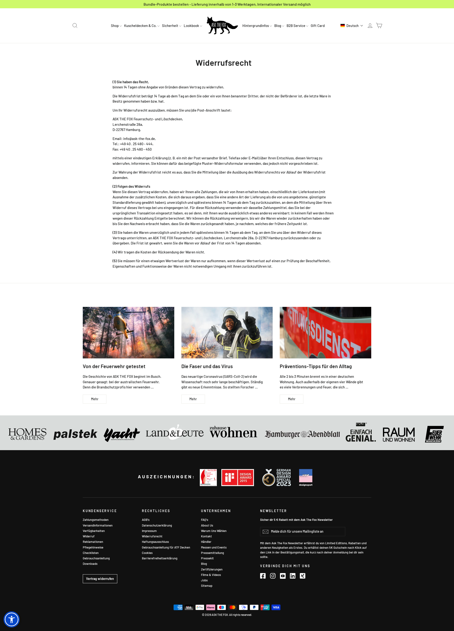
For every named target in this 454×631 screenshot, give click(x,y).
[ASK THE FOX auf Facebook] (263, 576)
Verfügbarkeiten (94, 531)
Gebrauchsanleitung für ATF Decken (166, 547)
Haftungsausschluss (155, 542)
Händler (206, 542)
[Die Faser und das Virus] (227, 332)
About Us (207, 525)
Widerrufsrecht (152, 536)
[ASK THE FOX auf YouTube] (283, 576)
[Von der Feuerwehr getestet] (128, 332)
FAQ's (204, 520)
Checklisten (91, 553)
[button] (352, 26)
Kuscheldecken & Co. (140, 25)
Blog (278, 25)
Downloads (90, 564)
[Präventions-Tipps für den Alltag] (325, 332)
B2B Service (296, 25)
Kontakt (206, 536)
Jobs (204, 580)
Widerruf (89, 536)
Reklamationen (93, 542)
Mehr (94, 399)
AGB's (145, 520)
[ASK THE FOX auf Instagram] (273, 576)
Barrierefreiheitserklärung (159, 558)
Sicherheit (170, 25)
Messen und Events (214, 547)
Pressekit (207, 558)
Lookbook (192, 25)
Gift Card (318, 25)
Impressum (149, 531)
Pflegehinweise (93, 547)
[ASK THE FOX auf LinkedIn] (293, 576)
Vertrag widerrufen (100, 579)
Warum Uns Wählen (214, 531)
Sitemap (206, 585)
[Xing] (303, 576)
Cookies (147, 553)
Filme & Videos (211, 575)
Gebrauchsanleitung (96, 558)
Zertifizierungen (212, 569)
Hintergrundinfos (256, 25)
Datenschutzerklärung (157, 525)
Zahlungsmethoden (96, 520)
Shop (115, 25)
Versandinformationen (98, 525)
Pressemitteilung (212, 553)
